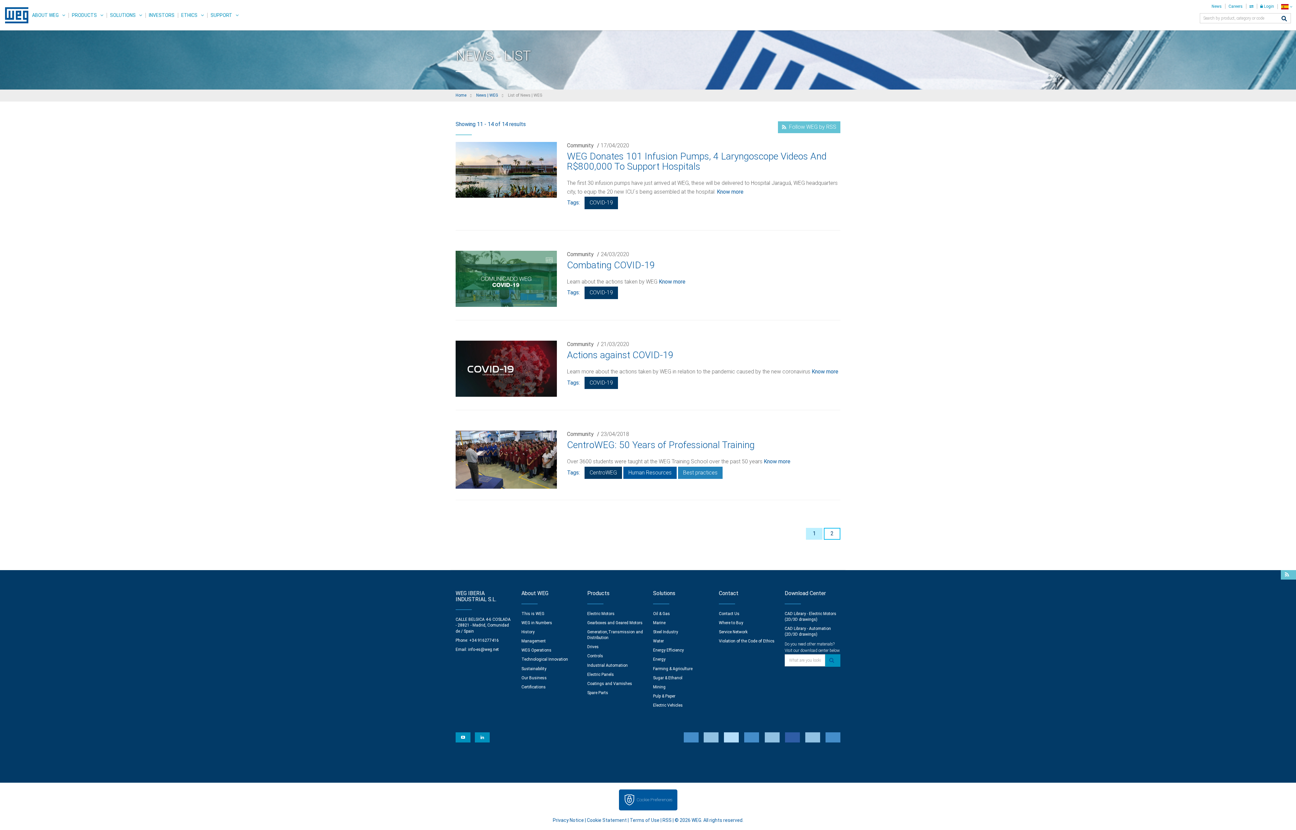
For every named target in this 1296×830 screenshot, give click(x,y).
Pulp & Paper (664, 696)
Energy (659, 659)
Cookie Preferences (654, 799)
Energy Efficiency (668, 650)
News (1217, 6)
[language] (1286, 6)
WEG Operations (536, 650)
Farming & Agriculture (673, 668)
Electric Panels (600, 674)
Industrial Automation (607, 665)
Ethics (189, 15)
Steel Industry (665, 632)
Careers (1235, 6)
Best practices (700, 472)
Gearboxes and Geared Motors (615, 622)
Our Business (534, 678)
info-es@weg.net (483, 649)
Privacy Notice (568, 820)
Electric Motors (601, 613)
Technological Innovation (544, 659)
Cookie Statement (607, 820)
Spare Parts (597, 692)
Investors (161, 15)
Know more (730, 192)
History (528, 632)
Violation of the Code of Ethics (747, 641)
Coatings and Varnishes (609, 683)
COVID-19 (601, 202)
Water (658, 641)
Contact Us (729, 613)
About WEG (45, 15)
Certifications (533, 687)
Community (580, 145)
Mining (659, 687)
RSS (667, 820)
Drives (593, 646)
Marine (659, 622)
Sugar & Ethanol (667, 678)
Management (533, 641)
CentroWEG (603, 472)
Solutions (123, 15)
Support (221, 15)
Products (84, 15)
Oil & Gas (661, 613)
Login (1268, 6)
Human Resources (650, 472)
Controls (595, 656)
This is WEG (532, 613)
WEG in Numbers (536, 622)
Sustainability (533, 668)
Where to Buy (731, 622)
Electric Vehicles (668, 705)
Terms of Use (644, 820)
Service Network (733, 632)
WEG (14, 15)
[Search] (1284, 19)
